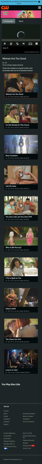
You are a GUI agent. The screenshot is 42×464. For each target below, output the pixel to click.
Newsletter (26, 419)
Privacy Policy (26, 1)
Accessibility (7, 436)
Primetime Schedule (29, 413)
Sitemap (25, 443)
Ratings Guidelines (9, 441)
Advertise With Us (9, 444)
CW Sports (7, 419)
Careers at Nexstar (28, 440)
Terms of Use (27, 448)
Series (5, 413)
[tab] (8, 21)
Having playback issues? (31, 52)
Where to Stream (28, 416)
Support (6, 424)
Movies (6, 416)
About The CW (27, 433)
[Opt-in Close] (39, 2)
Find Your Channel (28, 421)
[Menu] (39, 7)
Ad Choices (7, 438)
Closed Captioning (9, 433)
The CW (4, 7)
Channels (6, 421)
